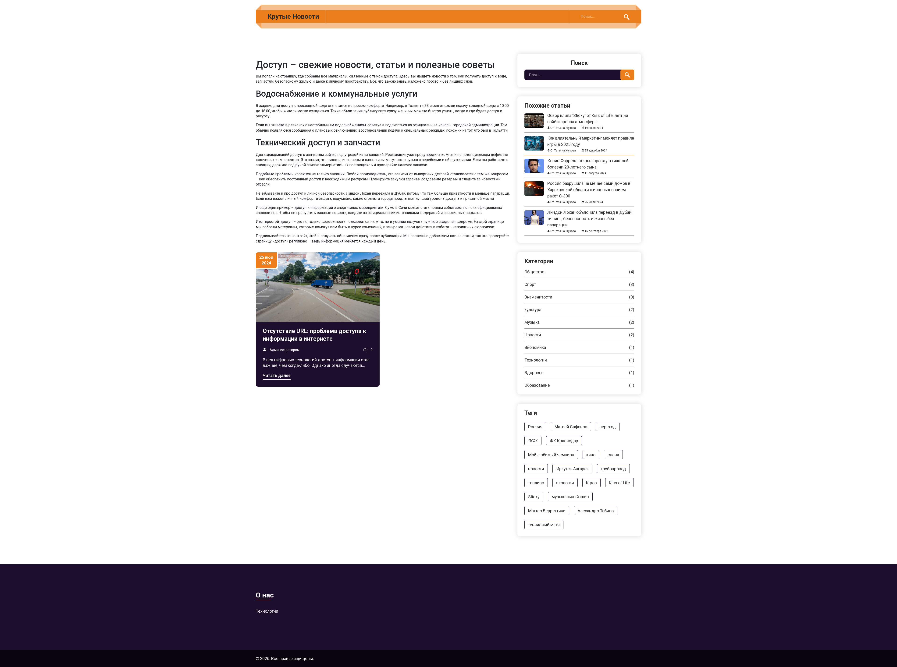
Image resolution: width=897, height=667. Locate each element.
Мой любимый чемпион (551, 454)
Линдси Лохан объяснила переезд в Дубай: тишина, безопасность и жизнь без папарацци (589, 212)
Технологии (579, 360)
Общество (579, 272)
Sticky (534, 496)
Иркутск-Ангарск (572, 468)
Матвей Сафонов (571, 426)
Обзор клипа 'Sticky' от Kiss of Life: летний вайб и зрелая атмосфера (587, 115)
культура (579, 310)
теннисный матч (544, 524)
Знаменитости (579, 297)
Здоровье (579, 373)
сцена (613, 454)
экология (565, 482)
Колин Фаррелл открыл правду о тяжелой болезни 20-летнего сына (588, 160)
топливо (536, 482)
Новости (579, 335)
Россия (535, 426)
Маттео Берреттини (547, 510)
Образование (579, 385)
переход (607, 426)
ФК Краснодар (564, 440)
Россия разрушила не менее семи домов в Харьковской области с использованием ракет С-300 (588, 183)
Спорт (579, 284)
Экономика (579, 347)
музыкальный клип (570, 496)
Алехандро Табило (596, 510)
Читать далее (277, 375)
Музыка (579, 322)
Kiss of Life (619, 482)
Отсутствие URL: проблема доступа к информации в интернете (314, 335)
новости (536, 468)
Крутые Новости (293, 16)
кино (590, 454)
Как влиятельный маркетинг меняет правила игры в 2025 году (590, 138)
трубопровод (613, 468)
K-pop (591, 482)
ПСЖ (533, 440)
